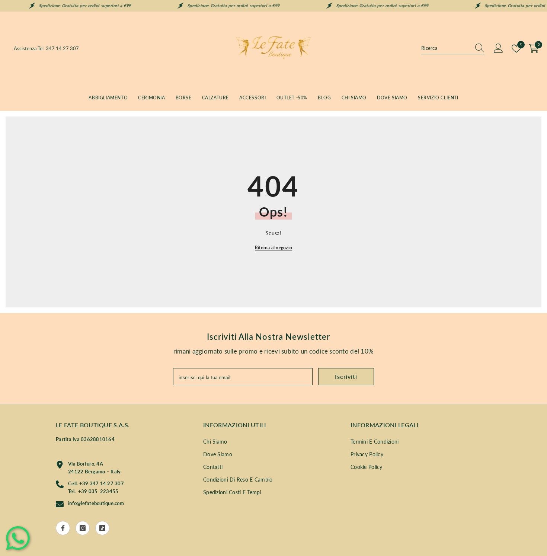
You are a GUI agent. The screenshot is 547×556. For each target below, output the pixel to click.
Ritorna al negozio (273, 247)
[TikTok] (102, 528)
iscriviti (346, 376)
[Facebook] (63, 528)
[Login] (498, 48)
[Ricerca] (452, 48)
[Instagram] (83, 528)
